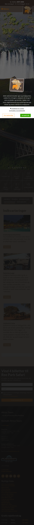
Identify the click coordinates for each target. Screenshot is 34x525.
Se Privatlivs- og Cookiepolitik (17, 110)
